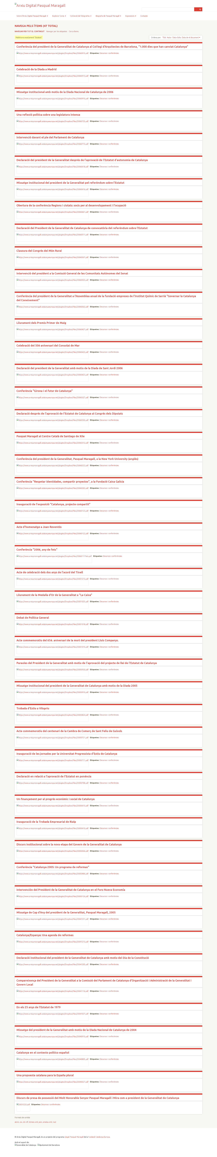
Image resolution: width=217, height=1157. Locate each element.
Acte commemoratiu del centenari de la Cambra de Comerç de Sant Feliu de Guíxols (69, 731)
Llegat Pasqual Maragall (74, 1137)
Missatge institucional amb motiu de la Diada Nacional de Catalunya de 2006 (65, 92)
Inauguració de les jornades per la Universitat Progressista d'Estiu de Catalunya (67, 753)
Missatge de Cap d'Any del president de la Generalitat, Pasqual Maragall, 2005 (66, 912)
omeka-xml (47, 1122)
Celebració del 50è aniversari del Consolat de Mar (48, 345)
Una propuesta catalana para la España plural (45, 1075)
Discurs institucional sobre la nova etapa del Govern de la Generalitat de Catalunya (69, 844)
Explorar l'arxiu (58, 16)
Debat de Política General (33, 617)
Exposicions (129, 16)
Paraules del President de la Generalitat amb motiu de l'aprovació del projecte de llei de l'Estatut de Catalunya (87, 663)
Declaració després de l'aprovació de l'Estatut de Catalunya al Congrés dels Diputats (70, 413)
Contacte (144, 16)
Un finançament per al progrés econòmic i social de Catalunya (56, 799)
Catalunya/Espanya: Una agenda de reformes (45, 935)
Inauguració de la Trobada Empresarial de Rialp (46, 821)
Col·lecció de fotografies (80, 16)
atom (17, 1122)
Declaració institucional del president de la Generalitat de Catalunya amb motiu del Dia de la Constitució (83, 957)
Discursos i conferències (109, 53)
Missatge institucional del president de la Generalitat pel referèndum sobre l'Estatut (70, 182)
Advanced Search (196, 9)
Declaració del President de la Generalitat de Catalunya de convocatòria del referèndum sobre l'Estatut (82, 228)
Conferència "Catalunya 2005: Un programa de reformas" (53, 867)
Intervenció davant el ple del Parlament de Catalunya (50, 137)
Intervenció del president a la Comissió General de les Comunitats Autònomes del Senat (72, 273)
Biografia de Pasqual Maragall (107, 16)
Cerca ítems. (74, 31)
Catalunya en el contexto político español (43, 1052)
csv (21, 1122)
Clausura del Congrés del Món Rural (39, 250)
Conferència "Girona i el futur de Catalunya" (45, 390)
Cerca (200, 9)
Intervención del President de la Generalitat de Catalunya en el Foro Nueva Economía (71, 889)
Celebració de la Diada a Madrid (37, 69)
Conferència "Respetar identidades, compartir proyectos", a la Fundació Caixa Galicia (70, 481)
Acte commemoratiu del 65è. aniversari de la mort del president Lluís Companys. (68, 640)
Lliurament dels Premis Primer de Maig (41, 322)
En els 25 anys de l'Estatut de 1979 (39, 1007)
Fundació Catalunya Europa (99, 1137)
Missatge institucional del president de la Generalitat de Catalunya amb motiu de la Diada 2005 (77, 685)
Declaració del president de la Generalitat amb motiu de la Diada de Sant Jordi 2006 (70, 368)
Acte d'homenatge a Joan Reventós (39, 526)
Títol (164, 37)
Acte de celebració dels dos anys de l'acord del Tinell (50, 572)
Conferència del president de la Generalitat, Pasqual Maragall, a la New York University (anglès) (77, 458)
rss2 (54, 1122)
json (40, 1122)
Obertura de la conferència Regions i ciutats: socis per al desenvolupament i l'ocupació (71, 205)
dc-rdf (25, 1122)
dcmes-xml (33, 1122)
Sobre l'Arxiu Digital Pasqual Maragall (31, 16)
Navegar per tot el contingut (30, 31)
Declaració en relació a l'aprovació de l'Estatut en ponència (54, 776)
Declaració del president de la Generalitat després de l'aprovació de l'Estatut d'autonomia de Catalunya (82, 160)
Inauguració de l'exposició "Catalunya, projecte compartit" (53, 504)
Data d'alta (176, 37)
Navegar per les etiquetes (56, 31)
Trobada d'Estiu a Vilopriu (33, 708)
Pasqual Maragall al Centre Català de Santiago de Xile (51, 436)
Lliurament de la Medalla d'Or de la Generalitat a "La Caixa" (54, 594)
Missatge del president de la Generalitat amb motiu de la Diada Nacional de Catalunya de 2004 (76, 1029)
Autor (169, 37)
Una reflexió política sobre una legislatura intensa (48, 114)
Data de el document (190, 37)
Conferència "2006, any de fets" (37, 549)
